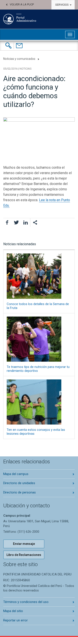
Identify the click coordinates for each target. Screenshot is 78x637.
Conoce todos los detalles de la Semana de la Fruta (38, 306)
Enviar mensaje (24, 544)
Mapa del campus (15, 474)
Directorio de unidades (19, 483)
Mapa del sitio (13, 611)
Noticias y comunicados (19, 58)
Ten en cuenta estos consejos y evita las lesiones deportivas (36, 432)
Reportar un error (15, 620)
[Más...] (35, 222)
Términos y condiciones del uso (26, 602)
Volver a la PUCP (22, 4)
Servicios (62, 4)
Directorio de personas (19, 492)
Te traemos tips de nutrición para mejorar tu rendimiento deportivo (38, 369)
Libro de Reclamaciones (23, 555)
